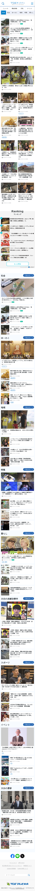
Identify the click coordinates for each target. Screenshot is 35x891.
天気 (22, 8)
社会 (8, 12)
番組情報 (14, 8)
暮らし (31, 12)
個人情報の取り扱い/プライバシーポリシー (12, 865)
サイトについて (13, 862)
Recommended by (24, 267)
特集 (26, 12)
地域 (21, 12)
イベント (29, 8)
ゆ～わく (14, 12)
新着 (3, 12)
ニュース (5, 8)
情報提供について (27, 865)
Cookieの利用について (23, 868)
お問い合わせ (21, 862)
